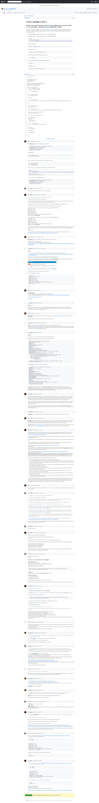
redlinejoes (30, 194)
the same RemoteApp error (34, 296)
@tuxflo (34, 638)
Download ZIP (95, 12)
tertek (29, 733)
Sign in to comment (57, 795)
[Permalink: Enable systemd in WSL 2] (25, 22)
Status (45, 800)
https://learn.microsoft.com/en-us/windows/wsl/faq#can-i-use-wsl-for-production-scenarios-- (52, 451)
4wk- (29, 141)
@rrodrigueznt (32, 292)
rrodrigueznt (30, 248)
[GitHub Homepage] (27, 800)
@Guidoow (30, 686)
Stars (16, 12)
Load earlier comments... (51, 138)
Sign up (96, 1)
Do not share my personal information (67, 800)
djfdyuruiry (6, 8)
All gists (23, 1)
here (47, 27)
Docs (51, 800)
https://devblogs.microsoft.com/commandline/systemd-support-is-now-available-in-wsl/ (43, 232)
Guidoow (29, 646)
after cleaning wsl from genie (43, 425)
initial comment (38, 424)
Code (4, 12)
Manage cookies (58, 800)
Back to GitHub (28, 1)
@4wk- (29, 305)
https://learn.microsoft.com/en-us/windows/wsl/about (37, 434)
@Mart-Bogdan (30, 705)
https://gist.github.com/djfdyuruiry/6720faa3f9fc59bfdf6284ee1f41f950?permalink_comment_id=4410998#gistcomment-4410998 (50, 726)
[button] (89, 12)
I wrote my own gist (60, 315)
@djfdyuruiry (32, 143)
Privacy (38, 800)
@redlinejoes (30, 239)
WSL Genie (38, 327)
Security (41, 800)
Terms (36, 800)
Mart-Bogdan (30, 632)
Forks (22, 12)
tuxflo (29, 622)
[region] (49, 46)
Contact (54, 800)
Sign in (92, 1)
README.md (13, 8)
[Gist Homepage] (4, 1)
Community (48, 800)
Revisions (10, 12)
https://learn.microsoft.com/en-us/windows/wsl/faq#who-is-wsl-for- (48, 445)
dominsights (30, 188)
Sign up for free (28, 795)
